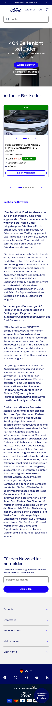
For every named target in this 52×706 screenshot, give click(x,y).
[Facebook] (4, 677)
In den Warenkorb (26, 172)
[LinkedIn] (47, 677)
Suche (14, 19)
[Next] (36, 138)
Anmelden (25, 589)
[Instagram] (26, 677)
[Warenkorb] (47, 9)
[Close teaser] (33, 687)
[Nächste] (46, 2)
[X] (15, 677)
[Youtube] (36, 678)
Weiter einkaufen (26, 64)
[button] (41, 695)
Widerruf (30, 9)
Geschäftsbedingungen (31, 316)
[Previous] (16, 138)
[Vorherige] (5, 2)
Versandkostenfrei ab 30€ (26, 2)
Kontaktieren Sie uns (26, 71)
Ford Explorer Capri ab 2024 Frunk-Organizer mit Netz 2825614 (22, 148)
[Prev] (11, 187)
